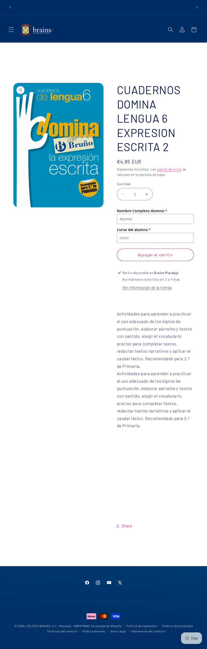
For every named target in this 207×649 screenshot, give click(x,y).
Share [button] (127, 526)
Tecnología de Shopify (106, 626)
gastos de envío (169, 169)
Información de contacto (148, 631)
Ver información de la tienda (147, 287)
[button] (11, 30)
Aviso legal (118, 631)
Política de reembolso (141, 626)
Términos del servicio (62, 631)
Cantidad (124, 184)
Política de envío (93, 631)
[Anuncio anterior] (10, 7)
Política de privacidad (177, 626)
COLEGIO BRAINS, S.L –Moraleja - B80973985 (58, 626)
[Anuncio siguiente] (196, 7)
